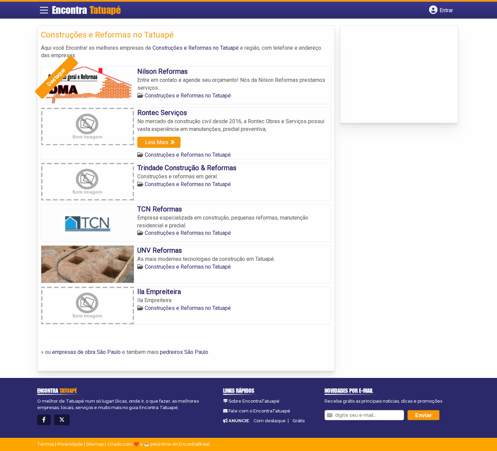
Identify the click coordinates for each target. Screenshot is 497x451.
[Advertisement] (394, 74)
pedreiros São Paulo (184, 352)
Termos (45, 444)
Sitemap (95, 444)
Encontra (86, 10)
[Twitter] (62, 420)
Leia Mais (156, 142)
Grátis (298, 420)
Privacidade (70, 444)
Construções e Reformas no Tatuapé (196, 48)
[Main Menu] (44, 10)
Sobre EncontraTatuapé (254, 401)
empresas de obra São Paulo (86, 352)
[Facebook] (44, 420)
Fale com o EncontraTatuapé (259, 410)
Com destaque (270, 420)
